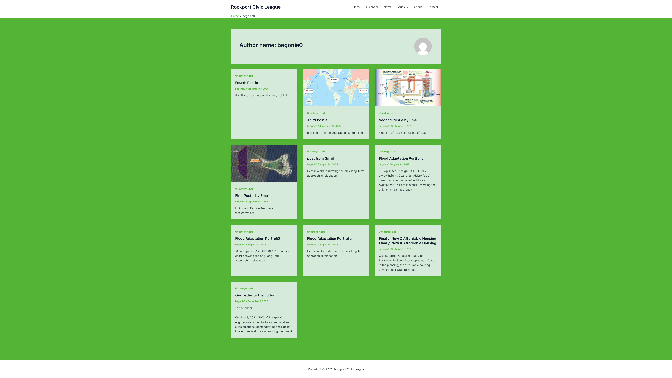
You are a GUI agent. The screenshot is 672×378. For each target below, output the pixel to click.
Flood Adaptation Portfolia (329, 238)
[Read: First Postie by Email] (264, 163)
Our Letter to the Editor (255, 295)
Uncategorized (244, 75)
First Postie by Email (252, 196)
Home (357, 7)
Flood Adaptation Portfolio (401, 158)
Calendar (372, 7)
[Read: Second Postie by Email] (408, 87)
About (418, 7)
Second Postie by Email (398, 120)
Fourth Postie (246, 83)
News (387, 7)
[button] (406, 7)
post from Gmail (320, 158)
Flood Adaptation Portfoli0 (257, 238)
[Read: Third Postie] (336, 87)
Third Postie (317, 120)
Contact (433, 7)
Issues (401, 7)
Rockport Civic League (256, 7)
